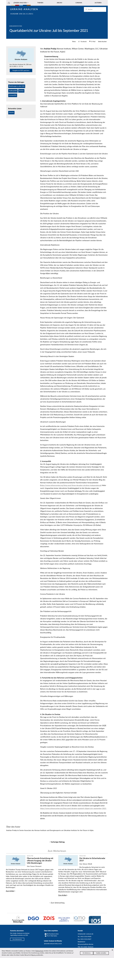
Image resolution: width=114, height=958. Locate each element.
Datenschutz (39, 951)
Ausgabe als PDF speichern (20, 70)
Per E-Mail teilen (52, 936)
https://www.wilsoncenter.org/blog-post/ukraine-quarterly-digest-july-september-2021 (73, 808)
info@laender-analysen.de (85, 934)
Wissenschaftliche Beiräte (85, 944)
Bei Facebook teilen (53, 934)
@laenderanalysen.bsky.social (53, 943)
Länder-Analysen (20, 2)
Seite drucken (102, 41)
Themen (40, 2)
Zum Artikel (10, 891)
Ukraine (11, 112)
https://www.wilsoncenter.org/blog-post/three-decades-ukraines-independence (71, 485)
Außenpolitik (13, 90)
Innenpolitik (12, 95)
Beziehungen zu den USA (16, 86)
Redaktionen (81, 941)
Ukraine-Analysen (24, 9)
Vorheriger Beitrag (58, 842)
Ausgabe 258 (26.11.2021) (21, 14)
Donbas (21, 90)
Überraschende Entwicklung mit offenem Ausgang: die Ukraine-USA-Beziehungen (40, 860)
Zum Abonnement (17, 939)
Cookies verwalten (101, 953)
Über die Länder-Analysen (85, 947)
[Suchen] (86, 9)
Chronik (79, 2)
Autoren (98, 2)
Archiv (59, 2)
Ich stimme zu (86, 953)
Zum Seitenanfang (57, 903)
